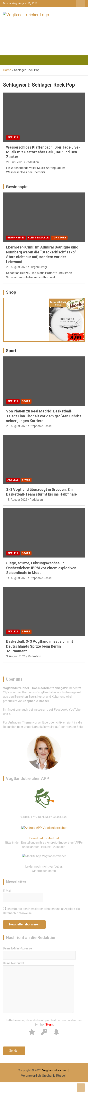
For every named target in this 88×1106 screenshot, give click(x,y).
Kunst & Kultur (38, 237)
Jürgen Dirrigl (38, 267)
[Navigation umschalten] (8, 60)
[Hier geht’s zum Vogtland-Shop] (26, 318)
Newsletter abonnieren (24, 924)
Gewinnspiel (17, 186)
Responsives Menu (80, 3)
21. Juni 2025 (14, 162)
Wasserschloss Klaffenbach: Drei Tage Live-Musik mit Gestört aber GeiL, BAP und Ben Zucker (43, 152)
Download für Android (44, 838)
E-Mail (7, 891)
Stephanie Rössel (41, 426)
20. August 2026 (16, 267)
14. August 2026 (16, 578)
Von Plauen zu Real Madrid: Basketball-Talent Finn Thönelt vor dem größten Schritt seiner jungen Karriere (43, 416)
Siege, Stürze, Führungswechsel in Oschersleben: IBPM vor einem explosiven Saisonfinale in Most (41, 568)
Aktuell (12, 137)
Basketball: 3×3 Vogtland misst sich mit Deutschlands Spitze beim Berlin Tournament (39, 646)
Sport (11, 350)
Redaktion (32, 162)
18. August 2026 (16, 499)
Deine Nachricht (13, 963)
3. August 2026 (16, 656)
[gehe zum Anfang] (81, 1087)
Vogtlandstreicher (54, 1070)
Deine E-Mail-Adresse (17, 948)
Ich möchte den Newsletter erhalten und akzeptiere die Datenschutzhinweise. (41, 911)
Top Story (59, 237)
